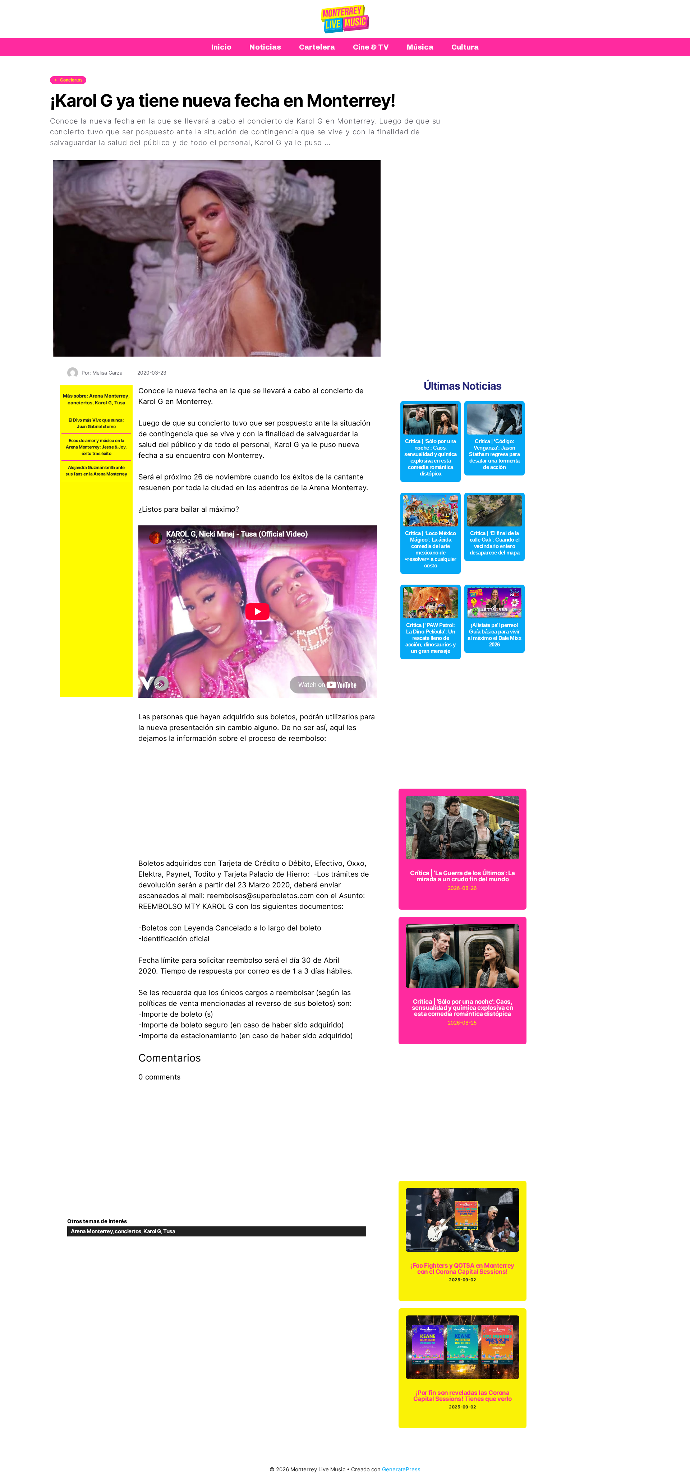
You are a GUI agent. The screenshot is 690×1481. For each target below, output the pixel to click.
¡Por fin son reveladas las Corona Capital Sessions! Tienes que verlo (462, 1395)
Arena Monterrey (108, 396)
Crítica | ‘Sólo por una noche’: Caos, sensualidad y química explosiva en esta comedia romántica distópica (430, 457)
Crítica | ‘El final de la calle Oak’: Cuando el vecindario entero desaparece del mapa (495, 543)
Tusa (119, 402)
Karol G (103, 402)
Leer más (349, 142)
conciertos (80, 402)
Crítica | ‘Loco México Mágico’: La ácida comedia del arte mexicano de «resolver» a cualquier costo (430, 549)
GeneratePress (401, 1469)
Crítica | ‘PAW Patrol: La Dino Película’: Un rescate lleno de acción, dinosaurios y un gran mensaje (430, 638)
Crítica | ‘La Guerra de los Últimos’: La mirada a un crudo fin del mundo (462, 876)
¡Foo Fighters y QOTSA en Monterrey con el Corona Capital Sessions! (462, 1268)
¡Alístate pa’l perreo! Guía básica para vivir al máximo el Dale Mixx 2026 (494, 634)
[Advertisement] (96, 589)
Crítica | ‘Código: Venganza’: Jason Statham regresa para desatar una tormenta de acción (494, 454)
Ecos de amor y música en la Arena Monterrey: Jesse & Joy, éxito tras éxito (96, 447)
